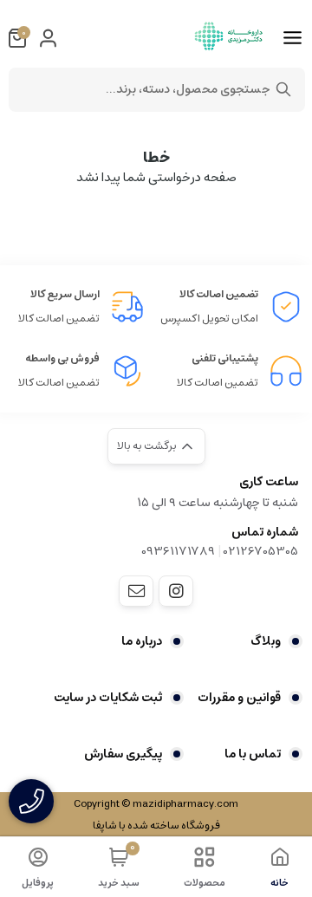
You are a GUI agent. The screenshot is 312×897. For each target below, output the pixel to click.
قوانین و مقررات (239, 697)
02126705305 (261, 551)
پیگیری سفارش (123, 754)
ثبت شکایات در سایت (108, 697)
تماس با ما (252, 754)
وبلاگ (265, 641)
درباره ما (141, 641)
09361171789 (178, 551)
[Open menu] (292, 38)
